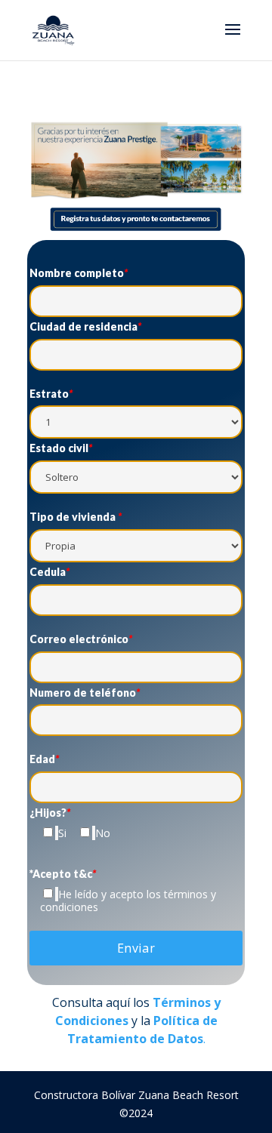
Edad (44, 759)
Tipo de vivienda (75, 517)
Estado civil (60, 448)
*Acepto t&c (62, 874)
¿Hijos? (49, 813)
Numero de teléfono (84, 693)
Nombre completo (78, 273)
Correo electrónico (80, 639)
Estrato (51, 394)
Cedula (49, 572)
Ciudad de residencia (85, 327)
